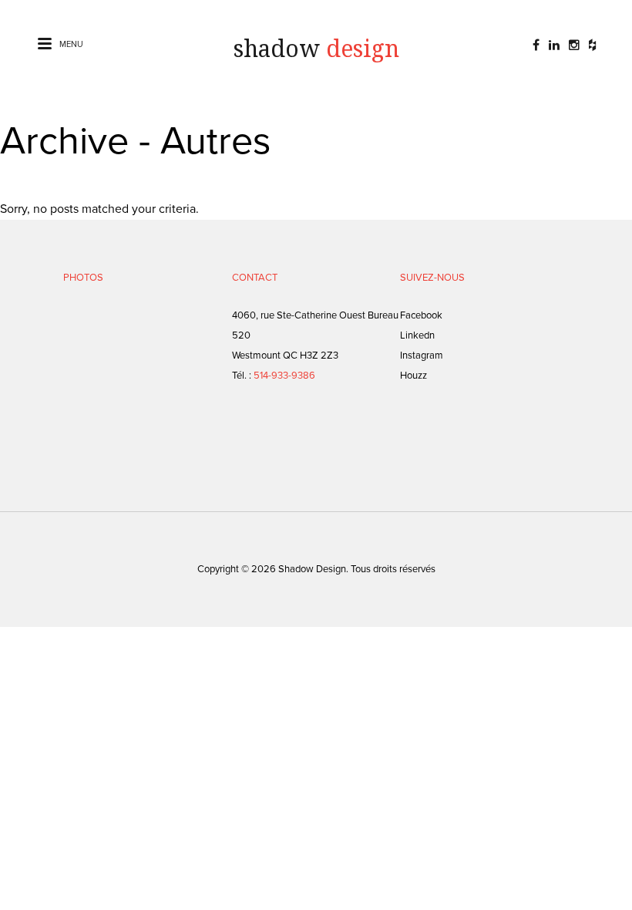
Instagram (421, 355)
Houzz (413, 375)
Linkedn (417, 335)
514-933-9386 (284, 375)
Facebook (421, 315)
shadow (316, 48)
